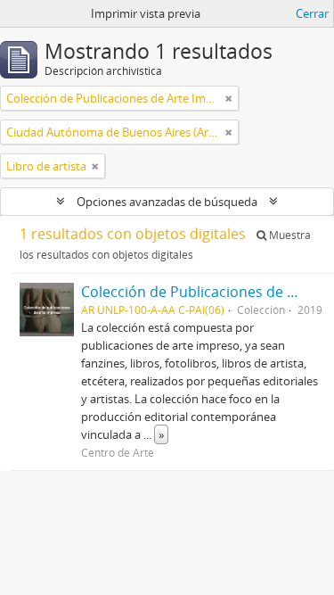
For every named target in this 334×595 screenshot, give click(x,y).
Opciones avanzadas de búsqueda (167, 202)
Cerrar (312, 13)
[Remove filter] (228, 98)
